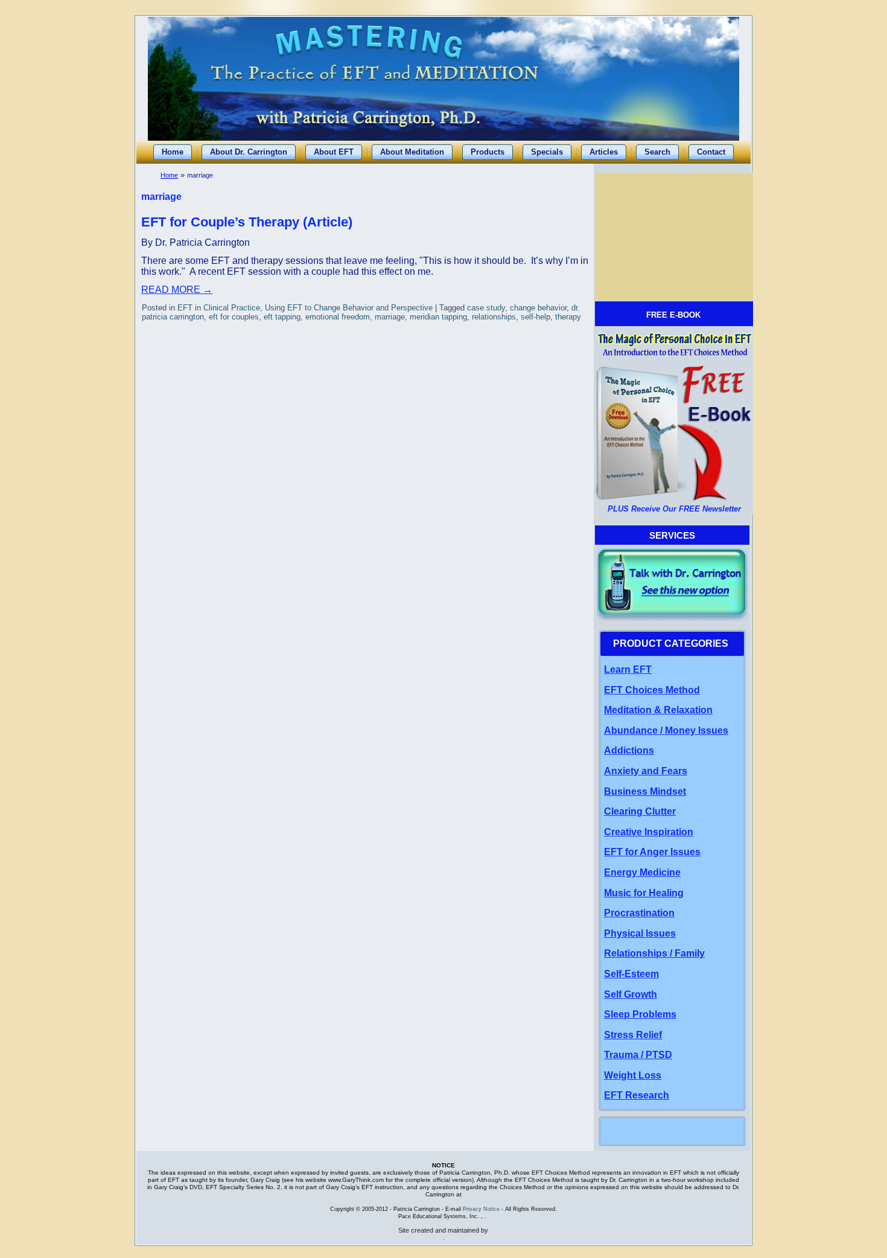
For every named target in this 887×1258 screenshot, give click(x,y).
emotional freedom (337, 316)
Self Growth (630, 994)
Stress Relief (633, 1035)
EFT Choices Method (652, 690)
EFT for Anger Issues (652, 852)
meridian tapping (438, 316)
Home (169, 175)
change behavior (538, 307)
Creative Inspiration (648, 832)
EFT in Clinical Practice (218, 307)
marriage (390, 316)
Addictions (629, 750)
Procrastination (639, 913)
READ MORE (176, 289)
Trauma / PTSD (638, 1055)
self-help (535, 316)
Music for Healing (644, 893)
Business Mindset (645, 791)
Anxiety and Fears (645, 771)
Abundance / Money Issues (666, 730)
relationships (494, 316)
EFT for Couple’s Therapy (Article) (246, 221)
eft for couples (234, 316)
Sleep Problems (640, 1014)
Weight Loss (632, 1075)
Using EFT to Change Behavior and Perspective (349, 307)
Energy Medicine (642, 872)
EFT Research (636, 1095)
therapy (568, 316)
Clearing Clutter (640, 811)
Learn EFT (628, 669)
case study (486, 307)
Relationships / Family (654, 953)
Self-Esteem (631, 974)
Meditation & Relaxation (658, 710)
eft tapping (282, 316)
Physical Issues (640, 933)
